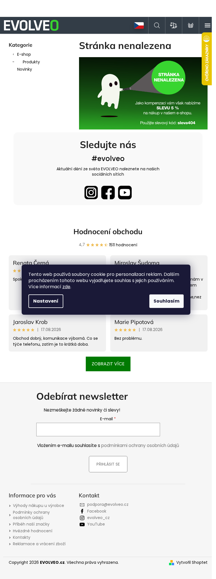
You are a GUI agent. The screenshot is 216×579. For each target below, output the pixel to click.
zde (66, 286)
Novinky (24, 69)
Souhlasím (166, 301)
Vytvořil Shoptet (192, 562)
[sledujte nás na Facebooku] (108, 192)
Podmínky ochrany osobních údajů (31, 514)
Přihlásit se (108, 464)
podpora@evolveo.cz (108, 504)
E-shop (24, 54)
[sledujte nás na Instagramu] (91, 192)
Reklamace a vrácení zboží (39, 544)
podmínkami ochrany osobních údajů (140, 445)
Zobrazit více (108, 364)
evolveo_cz (98, 517)
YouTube (96, 524)
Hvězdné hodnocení (32, 531)
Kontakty (21, 537)
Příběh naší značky (31, 524)
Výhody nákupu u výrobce (38, 505)
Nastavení (45, 301)
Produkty (31, 62)
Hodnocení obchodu (108, 231)
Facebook (96, 511)
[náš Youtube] (125, 192)
